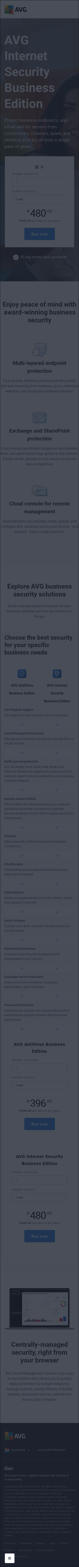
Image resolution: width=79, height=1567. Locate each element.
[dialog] (39, 783)
